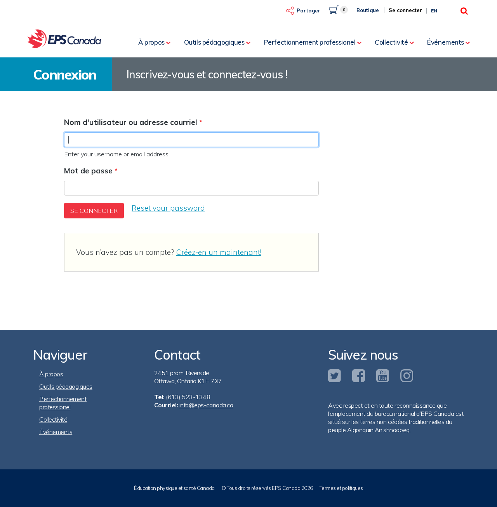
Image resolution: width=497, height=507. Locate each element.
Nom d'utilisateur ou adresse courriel (130, 122)
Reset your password (168, 208)
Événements (55, 432)
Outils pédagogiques (65, 386)
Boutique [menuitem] (367, 10)
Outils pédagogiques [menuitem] (214, 42)
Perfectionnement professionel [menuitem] (310, 42)
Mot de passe (88, 170)
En (434, 11)
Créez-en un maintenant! (218, 252)
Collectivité (53, 419)
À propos (51, 374)
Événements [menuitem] (445, 42)
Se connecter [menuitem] (405, 10)
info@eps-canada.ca (206, 405)
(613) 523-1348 (188, 397)
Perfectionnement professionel (63, 403)
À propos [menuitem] (151, 42)
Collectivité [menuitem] (391, 42)
